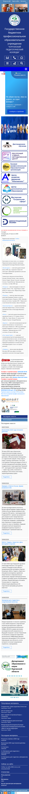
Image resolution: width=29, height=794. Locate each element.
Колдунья (5, 286)
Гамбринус (5, 349)
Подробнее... (6, 477)
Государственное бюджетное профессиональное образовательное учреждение (14, 36)
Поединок (5, 295)
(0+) (26, 3)
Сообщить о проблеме (16, 111)
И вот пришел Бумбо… (8, 335)
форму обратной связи (20, 377)
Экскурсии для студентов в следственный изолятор (10, 601)
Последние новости (9, 416)
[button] (8, 676)
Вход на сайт (7, 1)
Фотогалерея (7, 420)
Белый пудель (6, 267)
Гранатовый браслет (7, 305)
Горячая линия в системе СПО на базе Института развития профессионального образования (13, 393)
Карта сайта (15, 1)
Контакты (23, 1)
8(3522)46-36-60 (22, 371)
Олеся (4, 314)
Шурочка (5, 323)
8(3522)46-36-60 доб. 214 (8, 390)
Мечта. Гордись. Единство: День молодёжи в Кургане (12, 543)
